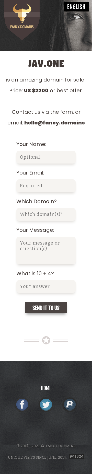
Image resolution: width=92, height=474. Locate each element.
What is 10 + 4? (35, 273)
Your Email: (30, 172)
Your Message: (35, 230)
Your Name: (31, 144)
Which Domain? (36, 201)
